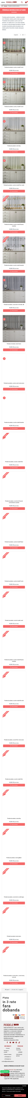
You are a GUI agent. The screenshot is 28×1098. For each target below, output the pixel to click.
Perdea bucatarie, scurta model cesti (14, 620)
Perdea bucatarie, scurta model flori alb (14, 700)
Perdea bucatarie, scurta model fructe (14, 581)
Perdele (5, 6)
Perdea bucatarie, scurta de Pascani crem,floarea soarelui (14, 501)
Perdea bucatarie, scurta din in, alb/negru (14, 897)
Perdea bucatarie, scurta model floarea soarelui (14, 225)
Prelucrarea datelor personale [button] (13, 1091)
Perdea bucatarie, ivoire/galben (14, 857)
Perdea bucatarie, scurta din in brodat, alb (14, 304)
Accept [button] (20, 1095)
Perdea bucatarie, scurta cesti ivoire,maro (14, 383)
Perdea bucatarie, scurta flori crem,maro (14, 740)
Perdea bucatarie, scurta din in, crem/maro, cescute (14, 976)
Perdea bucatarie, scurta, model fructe (14, 67)
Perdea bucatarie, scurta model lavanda (14, 265)
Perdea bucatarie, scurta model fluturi (14, 542)
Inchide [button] (24, 1085)
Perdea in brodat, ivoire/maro (14, 343)
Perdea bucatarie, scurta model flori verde (14, 185)
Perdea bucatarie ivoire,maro (14, 936)
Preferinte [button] (7, 1095)
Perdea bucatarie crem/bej (13, 146)
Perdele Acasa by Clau (10, 1069)
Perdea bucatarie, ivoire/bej (14, 818)
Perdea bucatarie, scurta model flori (14, 779)
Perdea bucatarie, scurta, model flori (14, 461)
